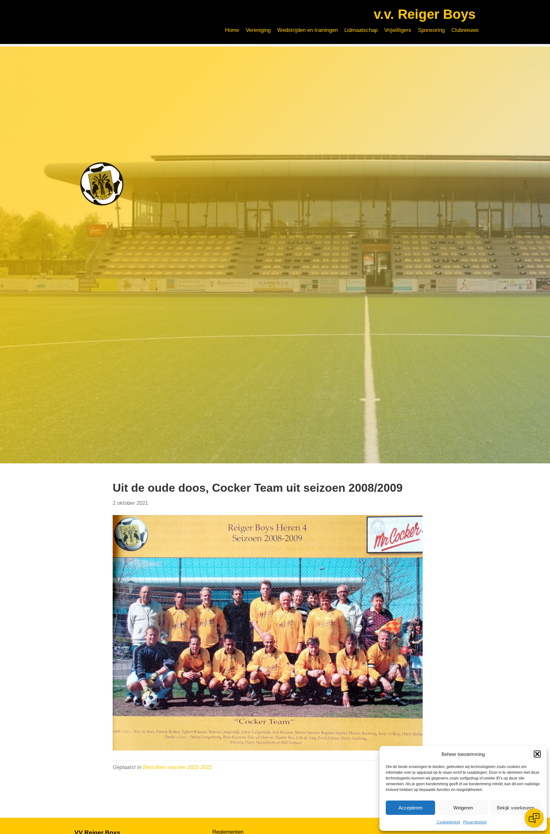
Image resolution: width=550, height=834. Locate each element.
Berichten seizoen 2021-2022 (177, 767)
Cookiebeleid (448, 822)
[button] (537, 754)
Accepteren (410, 807)
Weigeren (463, 807)
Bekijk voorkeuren (515, 807)
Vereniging (258, 30)
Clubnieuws (465, 30)
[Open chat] (534, 818)
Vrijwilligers (397, 30)
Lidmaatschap (360, 30)
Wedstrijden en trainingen (307, 30)
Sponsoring (431, 30)
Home (232, 30)
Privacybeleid (475, 822)
